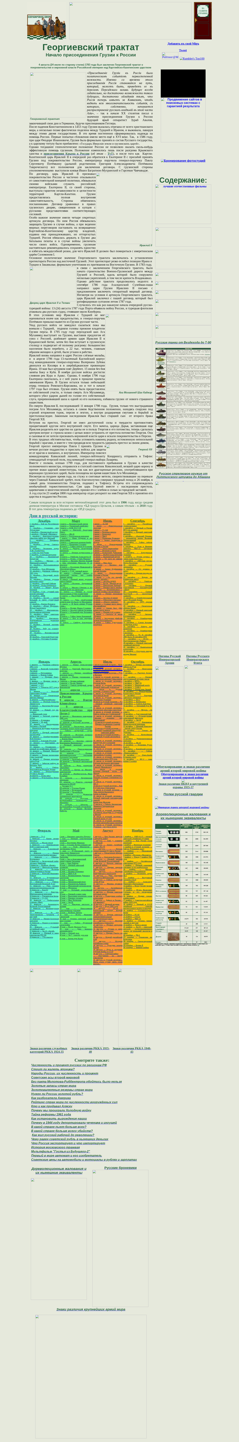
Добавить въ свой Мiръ (183, 43)
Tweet (183, 50)
